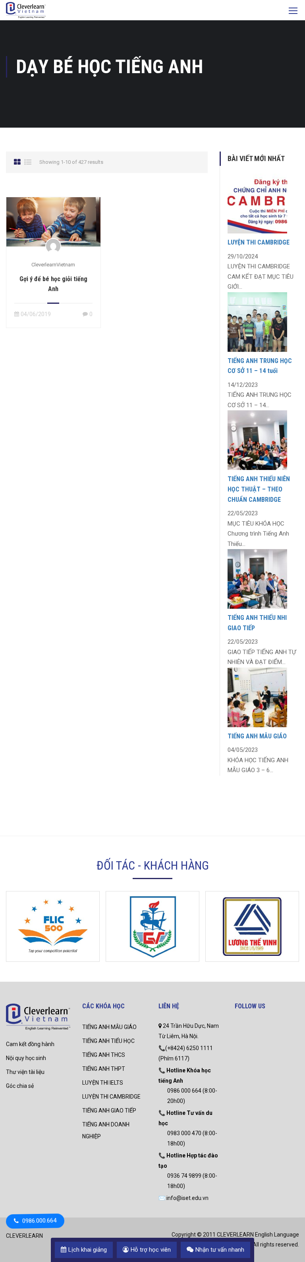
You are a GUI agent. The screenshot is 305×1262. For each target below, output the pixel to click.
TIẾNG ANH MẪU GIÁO (257, 736)
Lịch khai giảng (87, 1249)
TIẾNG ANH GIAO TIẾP (109, 1110)
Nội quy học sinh (26, 1058)
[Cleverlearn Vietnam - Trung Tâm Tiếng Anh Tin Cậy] (26, 11)
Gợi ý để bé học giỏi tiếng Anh (53, 284)
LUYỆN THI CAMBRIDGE (259, 242)
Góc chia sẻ (20, 1086)
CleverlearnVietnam (53, 265)
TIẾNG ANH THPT (103, 1069)
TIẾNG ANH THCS (103, 1055)
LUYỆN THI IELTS (102, 1082)
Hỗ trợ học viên (151, 1249)
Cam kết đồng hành (30, 1044)
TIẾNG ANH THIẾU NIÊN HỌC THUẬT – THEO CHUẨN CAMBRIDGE (259, 489)
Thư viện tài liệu (25, 1072)
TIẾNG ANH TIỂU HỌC (108, 1041)
